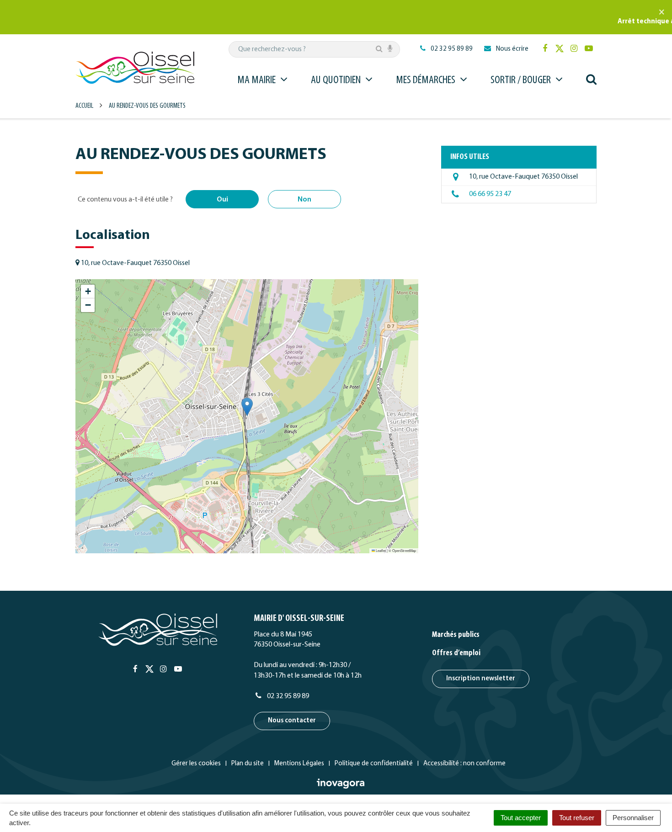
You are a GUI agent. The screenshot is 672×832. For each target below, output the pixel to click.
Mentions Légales (299, 763)
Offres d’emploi (456, 653)
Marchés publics (456, 635)
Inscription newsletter (480, 678)
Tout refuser (576, 817)
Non (304, 199)
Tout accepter (521, 817)
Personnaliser (633, 817)
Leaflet (380, 550)
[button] (247, 406)
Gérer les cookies (196, 763)
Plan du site (247, 763)
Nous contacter (292, 720)
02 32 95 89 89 (287, 696)
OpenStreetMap (404, 550)
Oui (222, 199)
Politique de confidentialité (374, 763)
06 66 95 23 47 (490, 194)
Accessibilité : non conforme (464, 763)
